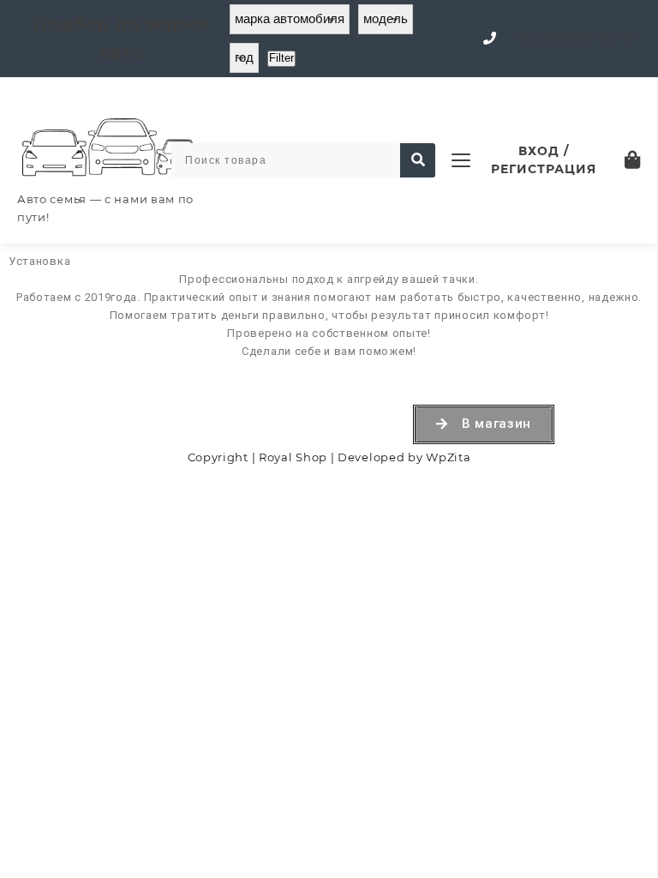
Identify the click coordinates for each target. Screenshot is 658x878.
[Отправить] (417, 160)
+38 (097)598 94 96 (573, 38)
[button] (484, 424)
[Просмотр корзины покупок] (633, 160)
